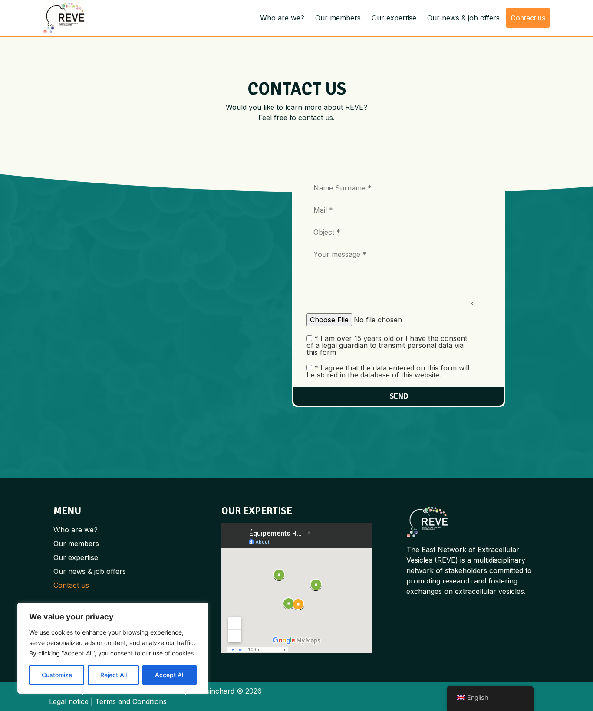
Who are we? (282, 17)
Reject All (113, 674)
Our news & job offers (463, 17)
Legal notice (69, 701)
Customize (57, 674)
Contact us (528, 17)
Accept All (169, 674)
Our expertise (394, 17)
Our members (338, 17)
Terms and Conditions (131, 701)
